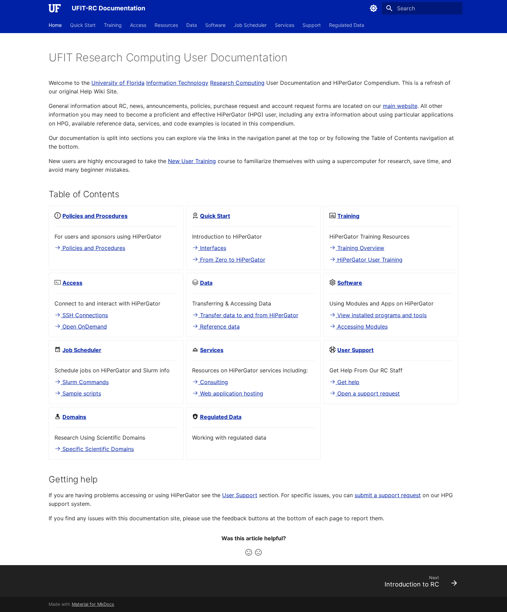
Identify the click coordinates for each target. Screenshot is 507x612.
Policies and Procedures (93, 247)
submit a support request (388, 495)
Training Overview (360, 247)
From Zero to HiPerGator (231, 259)
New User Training (192, 161)
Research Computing (237, 82)
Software (215, 25)
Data (191, 25)
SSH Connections (84, 315)
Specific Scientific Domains (97, 448)
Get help (347, 382)
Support (311, 25)
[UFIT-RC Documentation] (54, 8)
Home (55, 25)
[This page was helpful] (249, 552)
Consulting (213, 382)
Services (284, 25)
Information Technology (177, 82)
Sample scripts (81, 393)
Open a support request (368, 393)
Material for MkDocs (93, 604)
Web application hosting (230, 393)
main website (400, 105)
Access (138, 25)
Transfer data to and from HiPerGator (248, 315)
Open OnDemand (84, 326)
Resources (166, 25)
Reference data (219, 326)
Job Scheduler (250, 25)
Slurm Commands (85, 382)
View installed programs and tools (381, 315)
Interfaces (212, 247)
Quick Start (83, 25)
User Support (239, 495)
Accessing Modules (362, 326)
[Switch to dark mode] (373, 8)
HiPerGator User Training (369, 259)
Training (113, 25)
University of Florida (118, 82)
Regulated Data (346, 25)
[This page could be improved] (258, 552)
